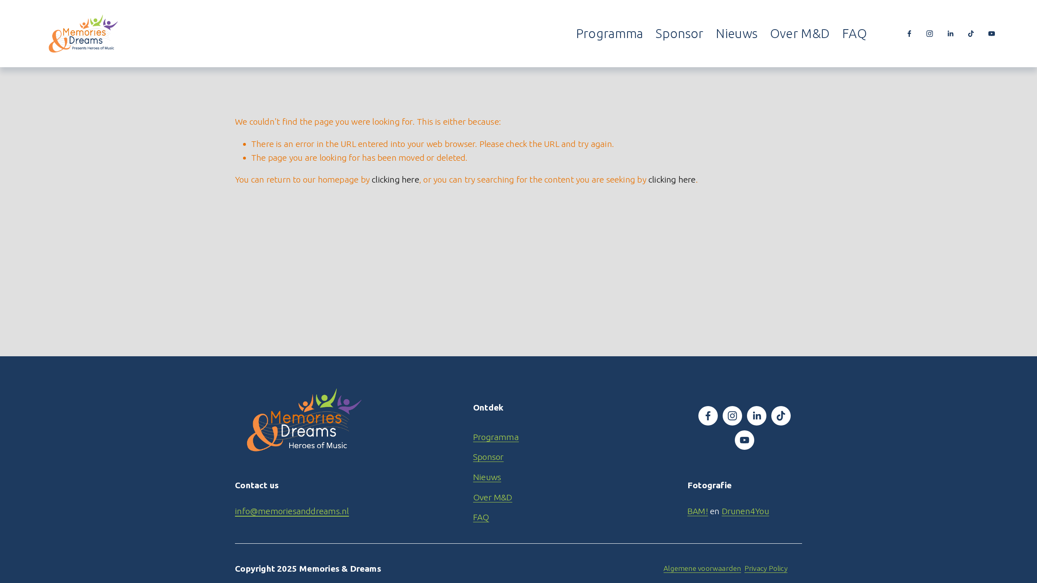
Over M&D (800, 33)
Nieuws (736, 33)
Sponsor (679, 33)
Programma (609, 33)
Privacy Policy (766, 568)
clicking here (395, 179)
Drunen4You (745, 511)
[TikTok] (971, 34)
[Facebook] (909, 34)
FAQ (854, 33)
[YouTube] (992, 34)
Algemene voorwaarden (702, 568)
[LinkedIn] (950, 34)
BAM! (697, 511)
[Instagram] (930, 34)
